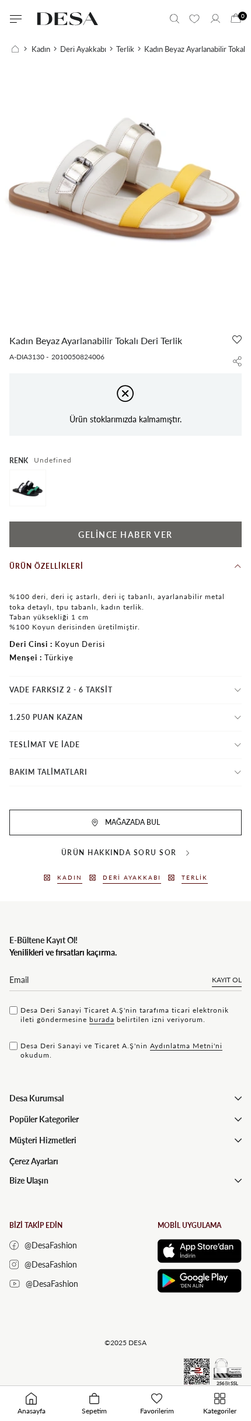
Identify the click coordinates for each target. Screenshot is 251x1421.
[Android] (200, 1281)
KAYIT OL (227, 979)
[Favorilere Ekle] (237, 339)
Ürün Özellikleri (46, 566)
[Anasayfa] (19, 49)
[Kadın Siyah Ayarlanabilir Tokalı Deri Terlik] (27, 488)
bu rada (101, 1019)
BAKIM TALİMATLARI (48, 772)
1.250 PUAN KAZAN (46, 717)
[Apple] (200, 1251)
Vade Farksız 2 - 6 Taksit (61, 689)
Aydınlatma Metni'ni (186, 1045)
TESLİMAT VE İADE (44, 744)
